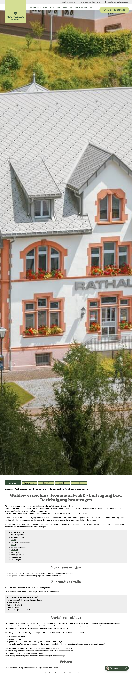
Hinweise (14, 550)
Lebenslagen (29, 483)
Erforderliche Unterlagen (20, 542)
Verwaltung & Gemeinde (40, 8)
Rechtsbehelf (16, 552)
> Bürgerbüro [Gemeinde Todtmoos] (21, 610)
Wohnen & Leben (60, 8)
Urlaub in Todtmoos (114, 9)
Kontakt (46, 483)
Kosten (13, 545)
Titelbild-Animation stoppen (118, 2)
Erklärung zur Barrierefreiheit (90, 2)
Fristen (13, 540)
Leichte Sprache (68, 2)
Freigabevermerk (17, 557)
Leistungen (13, 483)
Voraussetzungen (18, 532)
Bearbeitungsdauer (18, 547)
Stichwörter (62, 483)
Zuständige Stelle (18, 535)
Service (92, 8)
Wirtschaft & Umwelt (78, 8)
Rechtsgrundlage (18, 555)
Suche (78, 483)
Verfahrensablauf (18, 537)
